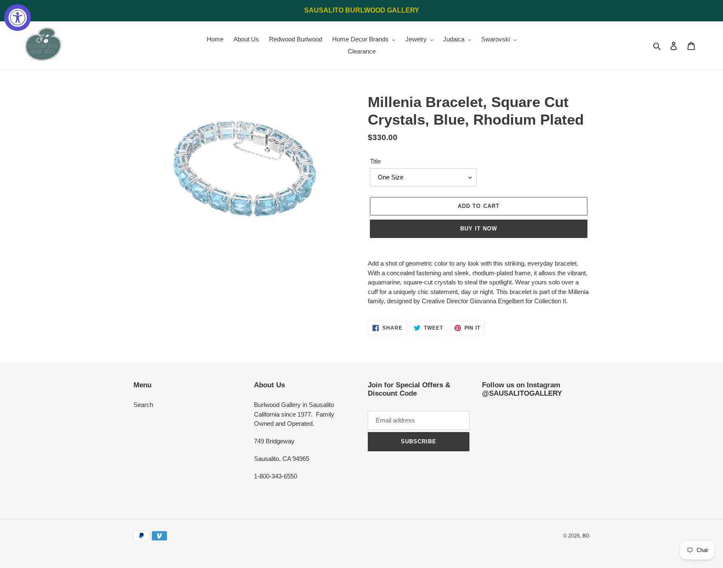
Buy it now (478, 228)
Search (143, 404)
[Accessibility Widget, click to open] (17, 17)
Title (375, 161)
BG (586, 536)
